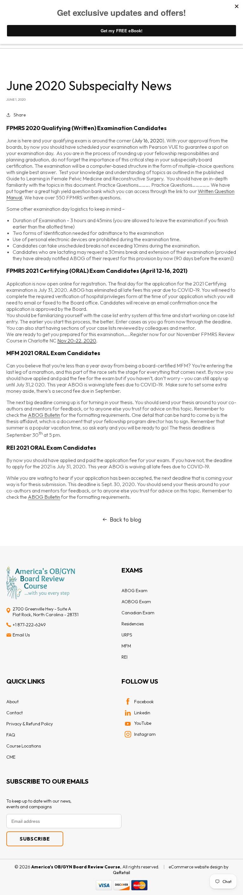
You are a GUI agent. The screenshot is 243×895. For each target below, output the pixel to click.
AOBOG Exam (136, 601)
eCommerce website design (196, 867)
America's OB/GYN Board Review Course (75, 867)
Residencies (133, 624)
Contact (14, 713)
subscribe (35, 839)
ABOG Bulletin (44, 415)
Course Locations (23, 746)
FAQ (10, 735)
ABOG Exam (134, 590)
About (12, 701)
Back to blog (125, 519)
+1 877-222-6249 (29, 625)
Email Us (21, 635)
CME (11, 757)
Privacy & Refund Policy (29, 724)
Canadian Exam (138, 613)
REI (125, 657)
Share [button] (20, 115)
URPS (127, 635)
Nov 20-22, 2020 (76, 340)
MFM (126, 646)
